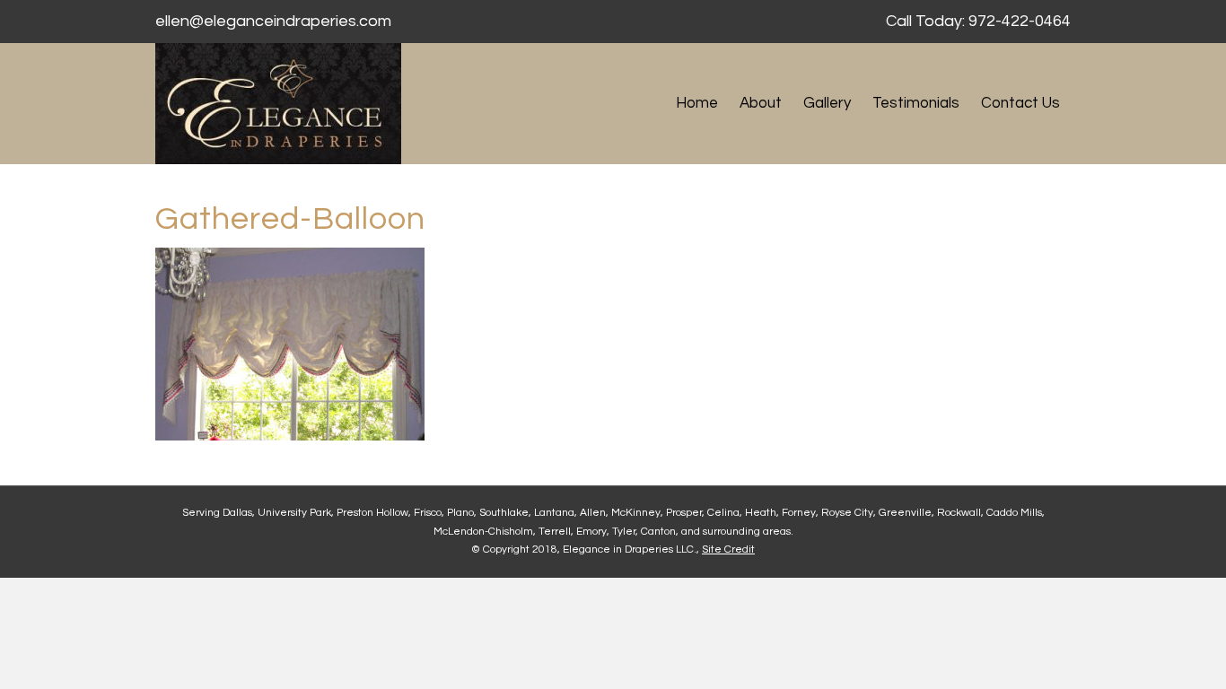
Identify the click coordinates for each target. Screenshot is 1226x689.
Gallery (827, 103)
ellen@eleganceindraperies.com (273, 21)
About (761, 103)
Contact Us (1020, 103)
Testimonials (915, 103)
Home (697, 103)
